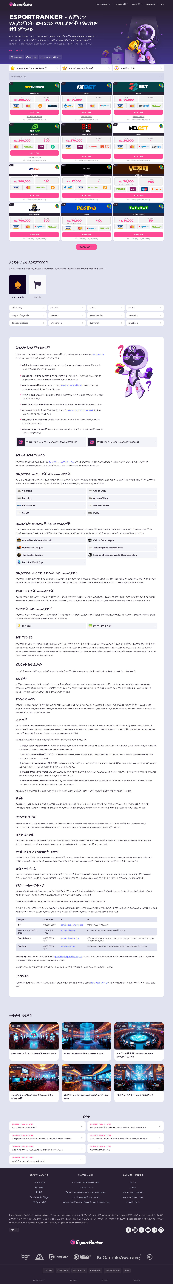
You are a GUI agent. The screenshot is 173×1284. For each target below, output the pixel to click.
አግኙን (133, 1187)
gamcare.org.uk (68, 946)
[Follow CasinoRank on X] (141, 1230)
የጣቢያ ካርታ (136, 1280)
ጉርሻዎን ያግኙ (34, 112)
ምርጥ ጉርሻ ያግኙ (85, 1187)
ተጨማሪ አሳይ (85, 247)
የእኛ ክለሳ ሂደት (98, 354)
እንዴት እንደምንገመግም (133, 1192)
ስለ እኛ (133, 1182)
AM (12, 1230)
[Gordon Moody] (82, 1257)
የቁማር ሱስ (104, 1280)
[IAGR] (25, 1257)
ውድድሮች (136, 4)
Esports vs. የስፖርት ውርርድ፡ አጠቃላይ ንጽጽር (86, 1192)
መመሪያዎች (150, 4)
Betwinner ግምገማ (34, 116)
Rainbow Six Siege (39, 1197)
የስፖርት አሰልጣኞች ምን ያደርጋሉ (86, 1197)
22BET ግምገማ (138, 116)
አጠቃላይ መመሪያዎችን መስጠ (61, 461)
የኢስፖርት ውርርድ (103, 4)
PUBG (39, 1192)
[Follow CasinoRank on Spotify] (154, 1230)
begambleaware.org (70, 938)
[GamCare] (58, 1257)
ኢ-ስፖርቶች (121, 4)
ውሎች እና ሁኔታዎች (39, 1280)
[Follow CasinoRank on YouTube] (148, 1230)
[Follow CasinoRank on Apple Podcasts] (161, 1230)
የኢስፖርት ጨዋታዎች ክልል (71, 385)
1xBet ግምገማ (86, 116)
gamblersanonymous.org (72, 925)
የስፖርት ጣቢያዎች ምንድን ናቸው (86, 1182)
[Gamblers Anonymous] (39, 1257)
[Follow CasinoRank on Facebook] (128, 1230)
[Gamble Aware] (119, 1257)
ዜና (162, 4)
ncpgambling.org (68, 930)
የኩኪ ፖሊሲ (73, 1280)
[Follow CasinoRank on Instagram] (135, 1230)
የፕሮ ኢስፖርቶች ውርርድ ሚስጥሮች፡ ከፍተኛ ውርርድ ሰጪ (85, 1202)
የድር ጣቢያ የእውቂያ (99, 982)
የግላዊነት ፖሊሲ (133, 1202)
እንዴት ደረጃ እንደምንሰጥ (133, 1197)
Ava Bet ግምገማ (34, 157)
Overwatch (39, 1182)
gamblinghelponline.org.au (68, 956)
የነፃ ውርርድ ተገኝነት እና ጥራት (80, 410)
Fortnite (39, 1187)
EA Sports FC (39, 1202)
